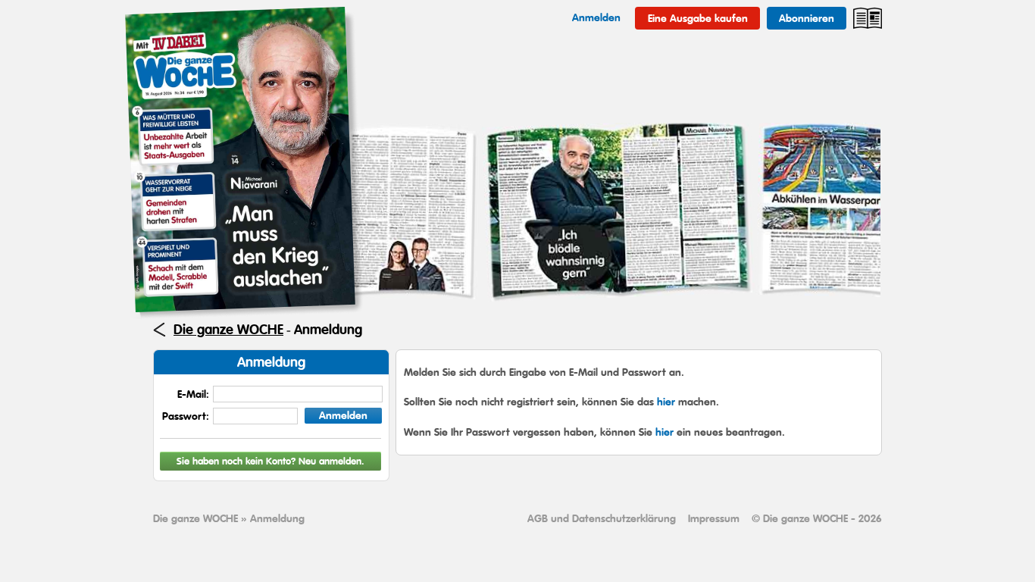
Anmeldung (328, 330)
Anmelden (343, 415)
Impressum (714, 518)
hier (666, 401)
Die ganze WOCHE (228, 330)
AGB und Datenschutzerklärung (601, 518)
